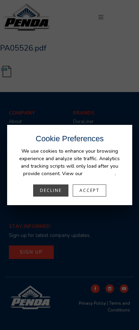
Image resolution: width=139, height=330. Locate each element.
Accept (89, 190)
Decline (51, 190)
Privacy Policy (99, 173)
